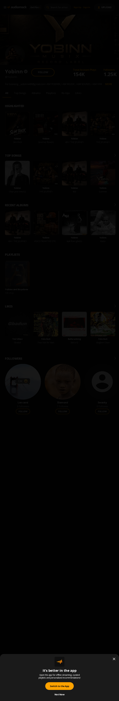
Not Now (59, 694)
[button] (59, 350)
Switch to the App (59, 686)
